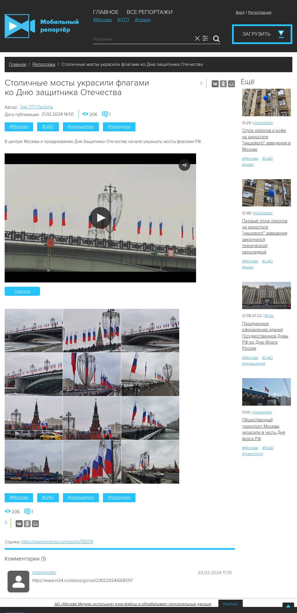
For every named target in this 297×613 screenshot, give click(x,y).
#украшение (81, 126)
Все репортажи (150, 12)
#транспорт (252, 453)
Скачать (22, 291)
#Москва (102, 20)
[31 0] (266, 295)
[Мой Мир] (231, 83)
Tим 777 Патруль (36, 107)
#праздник (119, 126)
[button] (100, 218)
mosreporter (44, 572)
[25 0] (266, 392)
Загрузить (256, 34)
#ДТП (123, 20)
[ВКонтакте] (215, 83)
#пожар (143, 20)
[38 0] (266, 102)
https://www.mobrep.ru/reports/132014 (57, 541)
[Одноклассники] (223, 83)
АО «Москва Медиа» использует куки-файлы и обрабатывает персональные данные (133, 603)
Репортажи (43, 64)
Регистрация (259, 12)
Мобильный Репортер (42, 26)
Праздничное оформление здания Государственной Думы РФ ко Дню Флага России (265, 336)
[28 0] (266, 193)
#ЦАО (48, 126)
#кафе (248, 164)
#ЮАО (268, 447)
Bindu (269, 315)
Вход (240, 12)
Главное (106, 12)
